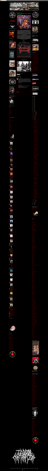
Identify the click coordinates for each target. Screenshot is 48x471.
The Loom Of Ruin (12, 287)
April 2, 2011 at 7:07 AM (21, 88)
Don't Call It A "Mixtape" (34, 245)
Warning (33, 435)
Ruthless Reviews (34, 401)
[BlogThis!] (17, 74)
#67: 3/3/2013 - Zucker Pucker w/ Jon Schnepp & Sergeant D (35, 59)
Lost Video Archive (12, 243)
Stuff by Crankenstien (34, 305)
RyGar (10, 128)
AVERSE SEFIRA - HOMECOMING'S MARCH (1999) (35, 190)
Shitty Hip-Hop (33, 298)
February (35, 200)
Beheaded (10, 337)
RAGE (33, 289)
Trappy (33, 330)
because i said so (12, 291)
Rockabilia (33, 400)
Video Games (33, 332)
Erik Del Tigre (10, 111)
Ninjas (33, 278)
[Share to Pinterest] (19, 74)
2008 (33, 204)
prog (32, 286)
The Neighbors (10, 339)
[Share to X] (18, 74)
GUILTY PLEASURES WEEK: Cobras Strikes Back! (35, 138)
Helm (9, 113)
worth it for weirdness (34, 336)
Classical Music (34, 237)
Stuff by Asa (33, 302)
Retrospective (33, 294)
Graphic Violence (34, 255)
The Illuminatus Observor (11, 190)
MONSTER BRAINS (12, 176)
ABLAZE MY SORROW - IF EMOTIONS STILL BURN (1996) (36, 156)
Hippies (33, 258)
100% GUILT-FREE (35, 145)
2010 (33, 202)
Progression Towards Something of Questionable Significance (12, 309)
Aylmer (10, 109)
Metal (24, 73)
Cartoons (33, 234)
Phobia (10, 347)
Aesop (10, 121)
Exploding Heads (34, 250)
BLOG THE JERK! (12, 268)
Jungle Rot (33, 420)
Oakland (33, 281)
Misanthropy (33, 273)
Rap (32, 290)
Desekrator (33, 431)
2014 (33, 108)
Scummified (11, 208)
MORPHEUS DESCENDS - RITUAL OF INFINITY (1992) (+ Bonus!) (24, 14)
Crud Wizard (11, 249)
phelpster (10, 124)
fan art (33, 251)
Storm (33, 423)
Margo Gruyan (34, 188)
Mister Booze (11, 252)
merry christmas (34, 269)
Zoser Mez (10, 345)
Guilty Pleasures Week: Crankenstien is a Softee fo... (35, 128)
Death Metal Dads (34, 243)
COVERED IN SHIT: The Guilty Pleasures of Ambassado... (36, 121)
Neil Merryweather (11, 344)
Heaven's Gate (33, 391)
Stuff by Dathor (33, 306)
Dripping (10, 336)
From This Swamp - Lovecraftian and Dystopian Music (12, 289)
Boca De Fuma (11, 179)
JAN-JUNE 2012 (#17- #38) (35, 70)
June (34, 117)
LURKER (11, 156)
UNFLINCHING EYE (12, 185)
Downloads (21, 73)
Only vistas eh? (35, 180)
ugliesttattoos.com (34, 404)
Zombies (33, 338)
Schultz (10, 115)
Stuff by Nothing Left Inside (35, 314)
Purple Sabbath (33, 422)
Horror (33, 259)
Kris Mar (10, 118)
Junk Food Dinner (34, 392)
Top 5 (32, 329)
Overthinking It (33, 397)
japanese (33, 262)
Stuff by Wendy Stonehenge (35, 324)
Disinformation (33, 384)
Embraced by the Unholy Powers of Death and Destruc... (35, 165)
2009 (33, 203)
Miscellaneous (33, 274)
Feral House (33, 389)
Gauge (10, 340)
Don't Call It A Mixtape (34, 246)
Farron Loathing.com (34, 388)
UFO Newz (11, 307)
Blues (32, 227)
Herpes (33, 428)
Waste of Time (33, 334)
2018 (33, 104)
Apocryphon (33, 223)
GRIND (23, 73)
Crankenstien (10, 114)
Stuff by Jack (33, 310)
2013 (33, 109)
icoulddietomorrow (12, 232)
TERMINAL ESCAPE (12, 141)
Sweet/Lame (33, 326)
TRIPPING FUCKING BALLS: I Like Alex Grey (35, 141)
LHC (32, 266)
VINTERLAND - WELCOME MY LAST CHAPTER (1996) (35, 179)
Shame (33, 297)
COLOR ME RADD (35, 191)
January (34, 201)
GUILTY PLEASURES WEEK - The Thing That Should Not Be (35, 150)
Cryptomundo (33, 381)
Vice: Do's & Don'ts (34, 405)
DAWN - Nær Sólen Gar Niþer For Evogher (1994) (35, 184)
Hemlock (33, 433)
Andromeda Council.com (34, 377)
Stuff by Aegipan (34, 301)
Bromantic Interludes (34, 231)
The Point (11, 297)
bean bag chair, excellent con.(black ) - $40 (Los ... (36, 175)
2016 (33, 106)
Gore (32, 254)
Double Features (34, 247)
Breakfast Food (33, 230)
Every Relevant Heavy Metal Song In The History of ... (35, 195)
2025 (33, 98)
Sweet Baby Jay (34, 325)
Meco (32, 419)
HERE (25, 60)
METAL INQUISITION (12, 219)
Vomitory (33, 426)
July (34, 116)
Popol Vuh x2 (33, 424)
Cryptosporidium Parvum (34, 434)
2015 (33, 107)
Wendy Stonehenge (11, 120)
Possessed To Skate (11, 341)
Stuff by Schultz (34, 318)
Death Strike (33, 427)
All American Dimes (34, 376)
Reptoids (33, 293)
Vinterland (10, 343)
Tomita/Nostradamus (11, 335)
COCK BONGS (33, 238)
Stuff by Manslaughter (34, 313)
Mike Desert (10, 125)
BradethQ (10, 126)
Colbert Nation (33, 380)
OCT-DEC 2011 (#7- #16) (34, 71)
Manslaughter (10, 110)
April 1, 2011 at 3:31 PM (21, 83)
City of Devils (11, 311)
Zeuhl (32, 337)
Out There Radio (34, 396)
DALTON (33, 242)
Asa (9, 122)
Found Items (33, 253)
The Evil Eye (11, 303)
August (34, 115)
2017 (33, 105)
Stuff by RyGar (33, 317)
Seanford (10, 107)
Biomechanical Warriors (34, 226)
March (34, 199)
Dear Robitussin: (35, 166)
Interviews (33, 261)
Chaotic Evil (33, 235)
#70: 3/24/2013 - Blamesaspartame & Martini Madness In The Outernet (35, 54)
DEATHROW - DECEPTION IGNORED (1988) (35, 158)
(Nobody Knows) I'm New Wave (12, 277)
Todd (9, 129)
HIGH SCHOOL (33, 257)
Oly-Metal (33, 282)
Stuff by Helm (33, 309)
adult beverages (34, 222)
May (34, 118)
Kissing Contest (34, 393)
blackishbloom (11, 147)
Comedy (33, 239)
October (34, 113)
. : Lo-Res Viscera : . (12, 264)
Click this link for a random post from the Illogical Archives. (35, 209)
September (35, 114)
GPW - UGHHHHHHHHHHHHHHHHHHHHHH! (35, 130)
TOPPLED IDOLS (12, 228)
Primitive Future (12, 258)
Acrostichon (33, 430)
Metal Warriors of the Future (35, 271)
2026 (33, 97)
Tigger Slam (33, 328)
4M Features (33, 219)
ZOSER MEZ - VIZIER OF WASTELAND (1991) (35, 172)
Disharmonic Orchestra (11, 348)
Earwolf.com (33, 385)
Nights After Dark (34, 277)
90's (32, 221)
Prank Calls (33, 285)
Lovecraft (33, 267)
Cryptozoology (33, 241)
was (32, 333)
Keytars (33, 263)
